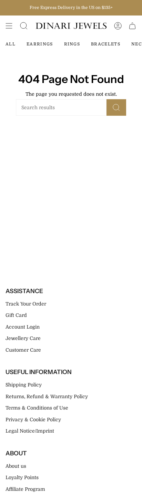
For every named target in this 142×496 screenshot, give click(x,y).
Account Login (23, 327)
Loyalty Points (22, 477)
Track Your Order (26, 304)
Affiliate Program (25, 489)
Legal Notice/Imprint (30, 431)
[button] (24, 26)
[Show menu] (9, 26)
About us (16, 466)
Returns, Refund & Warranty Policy (47, 396)
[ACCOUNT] (118, 26)
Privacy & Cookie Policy (33, 419)
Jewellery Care (23, 338)
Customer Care (23, 350)
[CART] (132, 26)
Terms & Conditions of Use (37, 408)
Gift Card (16, 315)
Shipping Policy (24, 385)
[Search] (116, 107)
